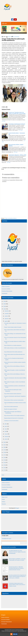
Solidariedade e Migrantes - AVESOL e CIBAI (17, 155)
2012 (4, 467)
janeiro (6, 439)
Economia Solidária (6, 288)
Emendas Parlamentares (7, 291)
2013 (4, 465)
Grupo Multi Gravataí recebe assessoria (12, 393)
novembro (7, 313)
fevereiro (7, 436)
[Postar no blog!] (4, 107)
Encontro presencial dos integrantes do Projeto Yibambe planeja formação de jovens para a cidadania (17, 576)
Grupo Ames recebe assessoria (11, 406)
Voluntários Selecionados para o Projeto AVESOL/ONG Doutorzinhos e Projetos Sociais (17, 585)
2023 (4, 309)
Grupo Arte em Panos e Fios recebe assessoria (14, 415)
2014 (4, 462)
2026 (4, 301)
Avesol (9, 36)
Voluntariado (4, 293)
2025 (4, 303)
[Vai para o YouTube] (15, 20)
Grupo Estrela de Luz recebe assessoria (12, 345)
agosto (6, 321)
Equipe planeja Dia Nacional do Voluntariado (13, 418)
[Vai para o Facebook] (12, 20)
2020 (4, 447)
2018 (4, 452)
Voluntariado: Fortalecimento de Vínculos (17, 123)
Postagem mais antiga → (21, 167)
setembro (7, 318)
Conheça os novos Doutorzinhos (11, 420)
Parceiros (4, 504)
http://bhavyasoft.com (21, 631)
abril (6, 431)
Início (3, 475)
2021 (4, 444)
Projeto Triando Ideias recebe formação (12, 327)
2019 (4, 449)
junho (6, 426)
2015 (4, 460)
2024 (4, 306)
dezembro (7, 311)
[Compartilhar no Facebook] (6, 107)
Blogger (17, 508)
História (3, 501)
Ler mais (3, 121)
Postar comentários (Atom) (11, 218)
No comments (16, 36)
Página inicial (4, 497)
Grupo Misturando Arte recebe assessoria (13, 351)
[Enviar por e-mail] (2, 107)
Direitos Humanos (6, 286)
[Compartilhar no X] (5, 107)
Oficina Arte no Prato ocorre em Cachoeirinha (13, 400)
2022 (4, 442)
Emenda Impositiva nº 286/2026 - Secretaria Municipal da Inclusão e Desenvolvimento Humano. (16, 568)
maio (6, 429)
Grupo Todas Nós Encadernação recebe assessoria (13, 39)
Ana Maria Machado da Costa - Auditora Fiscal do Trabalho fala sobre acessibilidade (17, 552)
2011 (4, 470)
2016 (4, 457)
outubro (6, 316)
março (6, 434)
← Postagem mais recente (7, 167)
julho (6, 423)
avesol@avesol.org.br (6, 538)
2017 (4, 455)
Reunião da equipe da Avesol (10, 409)
